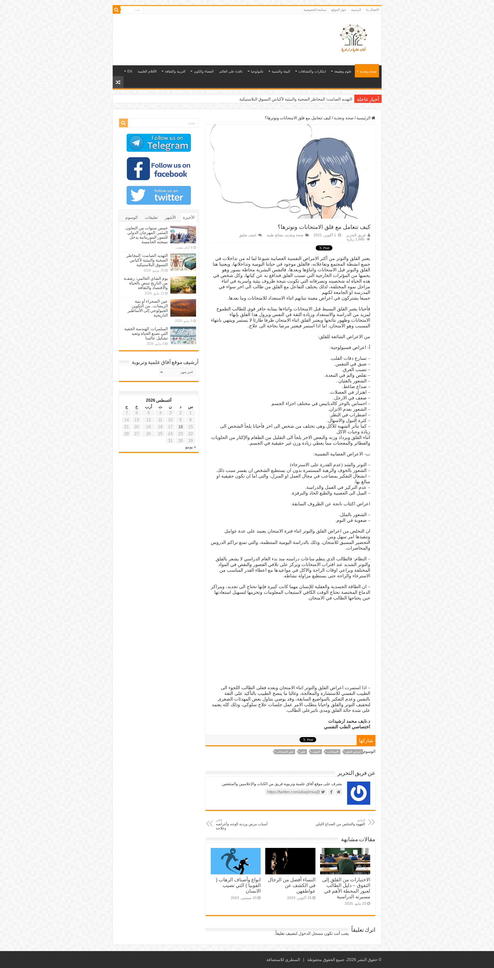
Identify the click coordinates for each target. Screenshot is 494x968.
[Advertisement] (210, 30)
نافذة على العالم (231, 71)
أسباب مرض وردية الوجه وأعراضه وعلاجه (242, 824)
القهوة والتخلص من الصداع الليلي (340, 822)
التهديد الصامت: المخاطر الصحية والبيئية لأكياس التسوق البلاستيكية (295, 99)
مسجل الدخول (310, 933)
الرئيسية (364, 118)
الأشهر (170, 217)
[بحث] (116, 10)
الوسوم (131, 217)
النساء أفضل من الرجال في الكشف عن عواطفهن (291, 885)
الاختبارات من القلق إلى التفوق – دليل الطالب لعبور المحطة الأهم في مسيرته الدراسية (346, 888)
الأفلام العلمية (147, 71)
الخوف (316, 751)
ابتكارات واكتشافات (312, 71)
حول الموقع (338, 10)
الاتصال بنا (372, 10)
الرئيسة (356, 10)
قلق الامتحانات (285, 751)
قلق (303, 751)
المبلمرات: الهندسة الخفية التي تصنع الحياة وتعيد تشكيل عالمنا (146, 333)
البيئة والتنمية (281, 71)
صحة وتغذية (368, 71)
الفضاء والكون (204, 71)
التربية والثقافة (175, 71)
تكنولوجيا (257, 71)
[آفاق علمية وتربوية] (354, 38)
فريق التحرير (356, 235)
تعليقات (151, 217)
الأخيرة (189, 217)
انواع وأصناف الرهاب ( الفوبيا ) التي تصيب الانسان (238, 885)
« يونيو (190, 447)
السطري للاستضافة (283, 959)
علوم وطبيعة (343, 71)
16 (180, 427)
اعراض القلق (353, 751)
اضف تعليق (247, 235)
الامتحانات (333, 751)
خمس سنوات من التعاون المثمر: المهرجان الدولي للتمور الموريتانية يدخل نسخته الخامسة (147, 235)
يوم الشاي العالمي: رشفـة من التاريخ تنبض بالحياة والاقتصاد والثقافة (146, 283)
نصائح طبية (275, 235)
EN (129, 71)
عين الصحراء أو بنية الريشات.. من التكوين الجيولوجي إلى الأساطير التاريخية (148, 308)
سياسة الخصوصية (315, 10)
